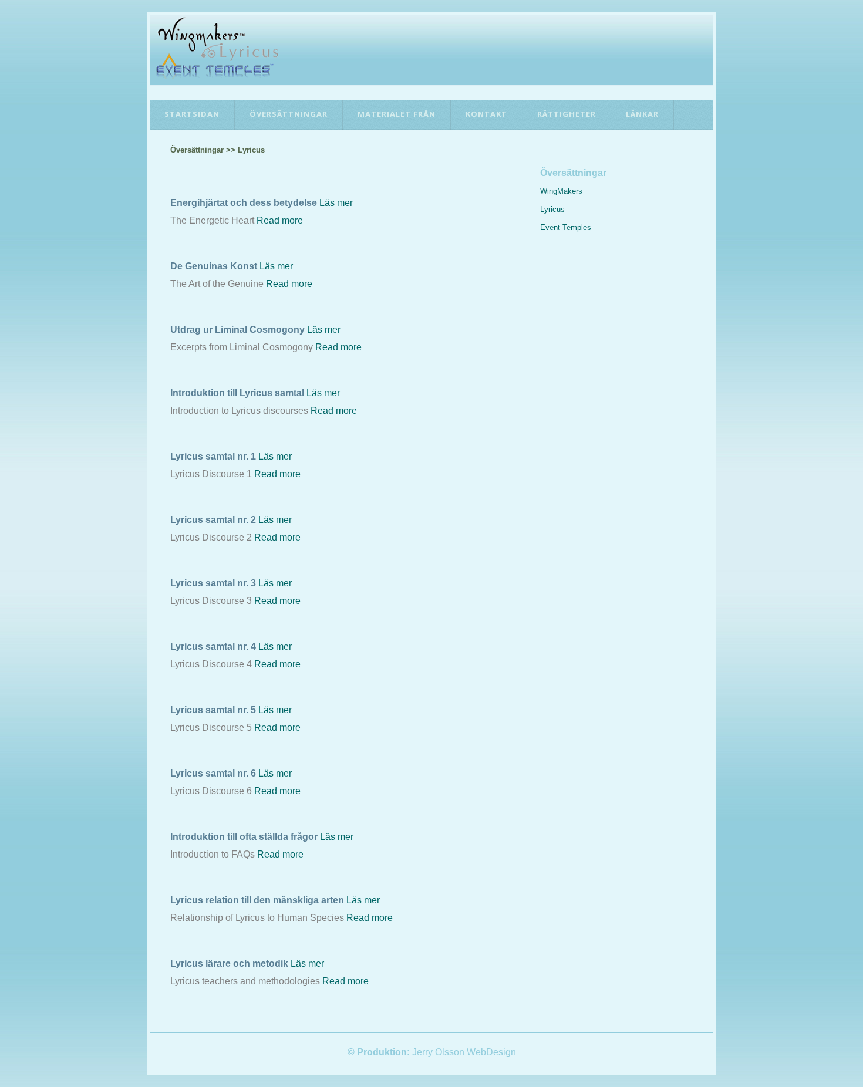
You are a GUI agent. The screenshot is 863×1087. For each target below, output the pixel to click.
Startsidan (192, 114)
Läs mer (336, 203)
